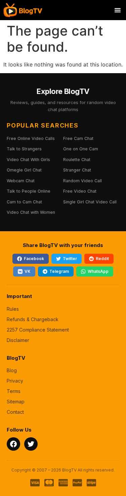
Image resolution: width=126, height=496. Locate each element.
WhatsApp (98, 271)
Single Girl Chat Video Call (90, 201)
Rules (13, 309)
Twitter (70, 258)
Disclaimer (18, 340)
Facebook (34, 258)
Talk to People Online (28, 191)
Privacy (15, 381)
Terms (13, 391)
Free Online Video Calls (31, 138)
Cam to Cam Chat (24, 201)
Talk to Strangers (24, 148)
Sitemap (16, 401)
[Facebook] (13, 444)
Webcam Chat (21, 180)
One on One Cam (80, 148)
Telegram (59, 271)
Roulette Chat (76, 159)
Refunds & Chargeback (32, 319)
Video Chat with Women (31, 212)
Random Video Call (82, 180)
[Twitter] (31, 444)
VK (28, 271)
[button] (118, 10)
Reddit (102, 258)
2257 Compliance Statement (38, 330)
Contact (15, 412)
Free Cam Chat (78, 138)
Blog (12, 370)
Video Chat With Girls (28, 159)
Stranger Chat (77, 169)
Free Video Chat (79, 191)
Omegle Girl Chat (24, 169)
